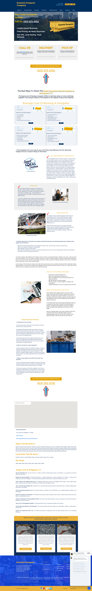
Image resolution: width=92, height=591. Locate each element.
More (74, 10)
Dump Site (36, 10)
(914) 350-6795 (46, 383)
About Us (19, 10)
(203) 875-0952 (31, 22)
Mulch (61, 10)
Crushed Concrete (53, 10)
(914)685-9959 (47, 569)
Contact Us (67, 10)
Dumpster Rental (28, 10)
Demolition (44, 10)
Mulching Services (66, 548)
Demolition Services (26, 548)
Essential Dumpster (25, 562)
